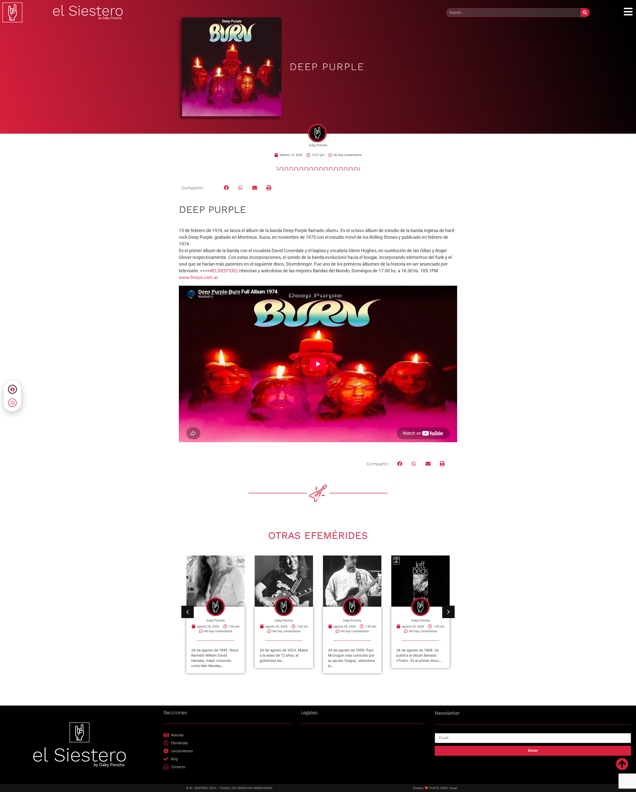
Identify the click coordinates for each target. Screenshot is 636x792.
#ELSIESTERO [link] (223, 270)
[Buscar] (585, 12)
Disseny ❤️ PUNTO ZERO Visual (435, 788)
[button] (226, 188)
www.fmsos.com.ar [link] (198, 277)
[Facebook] (12, 389)
